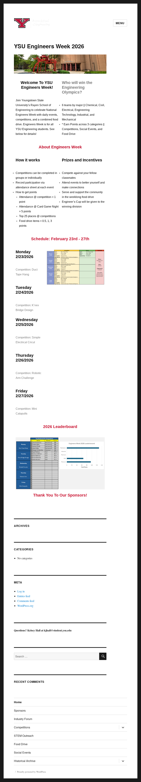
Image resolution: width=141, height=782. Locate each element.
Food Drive (21, 744)
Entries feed (23, 596)
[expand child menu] (123, 727)
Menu (120, 23)
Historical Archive (24, 761)
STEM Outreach (24, 736)
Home (18, 702)
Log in (21, 591)
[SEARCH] (102, 656)
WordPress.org (25, 605)
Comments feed (25, 601)
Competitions (22, 727)
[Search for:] (56, 656)
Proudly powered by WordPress (31, 771)
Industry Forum (23, 719)
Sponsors (20, 710)
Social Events (22, 752)
